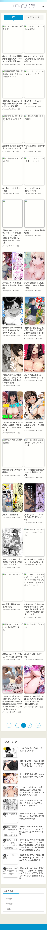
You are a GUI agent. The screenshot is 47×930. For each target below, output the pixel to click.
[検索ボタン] (43, 6)
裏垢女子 (9, 904)
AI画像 (8, 909)
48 (38, 725)
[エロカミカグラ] (23, 6)
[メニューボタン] (4, 6)
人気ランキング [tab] (33, 17)
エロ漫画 (9, 899)
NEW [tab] (13, 17)
